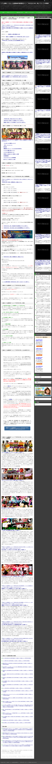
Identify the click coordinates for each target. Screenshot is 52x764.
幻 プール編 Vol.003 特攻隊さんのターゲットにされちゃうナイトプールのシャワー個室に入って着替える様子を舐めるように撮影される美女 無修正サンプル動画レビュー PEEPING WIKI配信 (43, 311)
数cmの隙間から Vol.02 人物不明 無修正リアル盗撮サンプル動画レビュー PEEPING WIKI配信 (17, 722)
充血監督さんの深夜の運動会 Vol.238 (24, 750)
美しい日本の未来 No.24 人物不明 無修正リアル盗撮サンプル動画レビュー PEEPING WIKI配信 (17, 658)
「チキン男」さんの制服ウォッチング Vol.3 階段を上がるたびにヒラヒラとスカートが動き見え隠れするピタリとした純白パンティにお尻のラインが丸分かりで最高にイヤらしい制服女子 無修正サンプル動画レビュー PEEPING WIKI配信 (43, 306)
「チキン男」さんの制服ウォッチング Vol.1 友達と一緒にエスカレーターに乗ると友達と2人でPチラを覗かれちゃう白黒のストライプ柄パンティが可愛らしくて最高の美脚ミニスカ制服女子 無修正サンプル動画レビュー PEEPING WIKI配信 (18, 706)
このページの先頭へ (50, 762)
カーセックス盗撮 (9, 750)
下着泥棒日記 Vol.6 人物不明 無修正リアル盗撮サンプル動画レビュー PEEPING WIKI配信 (16, 720)
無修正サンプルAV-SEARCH (29, 12)
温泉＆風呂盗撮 (5, 751)
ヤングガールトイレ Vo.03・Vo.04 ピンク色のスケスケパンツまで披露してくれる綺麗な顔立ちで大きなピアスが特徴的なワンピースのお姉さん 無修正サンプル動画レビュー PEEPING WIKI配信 (43, 300)
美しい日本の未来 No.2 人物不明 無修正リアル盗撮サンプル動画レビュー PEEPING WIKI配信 (17, 688)
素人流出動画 (19, 751)
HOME (3, 12)
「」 (10, 399)
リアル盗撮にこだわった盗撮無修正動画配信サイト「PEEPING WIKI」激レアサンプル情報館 (25, 3)
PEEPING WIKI (4, 750)
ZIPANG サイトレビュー (10, 12)
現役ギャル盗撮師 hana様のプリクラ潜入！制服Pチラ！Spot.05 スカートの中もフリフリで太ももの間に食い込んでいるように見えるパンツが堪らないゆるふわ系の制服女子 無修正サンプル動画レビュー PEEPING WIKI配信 (18, 737)
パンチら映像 (14, 750)
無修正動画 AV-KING (20, 12)
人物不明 (17, 750)
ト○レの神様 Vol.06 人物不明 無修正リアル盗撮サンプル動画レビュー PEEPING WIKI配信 (16, 660)
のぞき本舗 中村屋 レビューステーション (42, 12)
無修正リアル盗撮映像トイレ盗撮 (12, 751)
